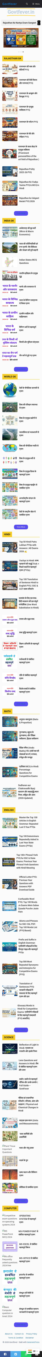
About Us (8, 1334)
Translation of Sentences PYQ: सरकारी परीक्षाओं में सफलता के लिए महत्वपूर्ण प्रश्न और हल (28, 990)
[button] (27, 4)
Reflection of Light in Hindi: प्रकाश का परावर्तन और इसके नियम (29, 1047)
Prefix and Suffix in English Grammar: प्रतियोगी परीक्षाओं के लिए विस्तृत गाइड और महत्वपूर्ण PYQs (28, 946)
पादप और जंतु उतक (26, 1148)
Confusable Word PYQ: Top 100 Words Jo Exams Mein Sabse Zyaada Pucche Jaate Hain (28, 905)
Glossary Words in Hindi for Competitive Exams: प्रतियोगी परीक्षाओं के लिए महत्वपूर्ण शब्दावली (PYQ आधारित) (28, 1012)
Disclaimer (30, 1337)
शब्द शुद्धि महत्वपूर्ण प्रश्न (28, 632)
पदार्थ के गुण (23, 1160)
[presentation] (38, 21)
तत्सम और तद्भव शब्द (26, 619)
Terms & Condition (15, 1337)
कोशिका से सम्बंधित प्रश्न (28, 1187)
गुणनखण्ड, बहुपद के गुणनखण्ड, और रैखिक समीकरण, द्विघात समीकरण (28, 735)
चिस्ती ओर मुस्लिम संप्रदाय (29, 342)
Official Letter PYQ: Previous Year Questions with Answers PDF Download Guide (28, 883)
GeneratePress (33, 1342)
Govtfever (9, 4)
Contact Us (19, 1334)
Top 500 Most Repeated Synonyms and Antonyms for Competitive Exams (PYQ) (28, 968)
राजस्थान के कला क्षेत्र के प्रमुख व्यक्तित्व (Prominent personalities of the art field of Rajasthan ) (28, 153)
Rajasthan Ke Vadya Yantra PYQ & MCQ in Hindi (29, 185)
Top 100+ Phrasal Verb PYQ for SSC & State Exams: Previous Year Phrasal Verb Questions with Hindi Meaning (27, 861)
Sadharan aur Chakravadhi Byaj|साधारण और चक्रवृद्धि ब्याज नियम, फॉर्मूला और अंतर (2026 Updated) (28, 791)
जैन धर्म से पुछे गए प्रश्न (27, 355)
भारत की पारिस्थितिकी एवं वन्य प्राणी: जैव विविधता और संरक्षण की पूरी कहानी (28, 246)
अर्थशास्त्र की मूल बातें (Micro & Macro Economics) (27, 231)
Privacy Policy (31, 1334)
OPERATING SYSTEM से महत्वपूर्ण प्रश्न (27, 1218)
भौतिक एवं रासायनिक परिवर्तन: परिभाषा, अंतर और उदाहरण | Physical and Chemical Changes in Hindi (28, 1104)
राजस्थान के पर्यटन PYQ (28, 122)
